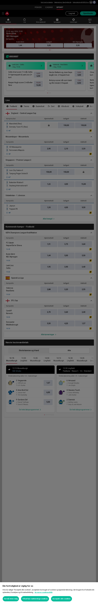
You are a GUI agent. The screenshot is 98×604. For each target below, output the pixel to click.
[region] (49, 593)
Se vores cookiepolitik (43, 592)
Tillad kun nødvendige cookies (35, 599)
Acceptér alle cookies (61, 599)
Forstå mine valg (11, 599)
